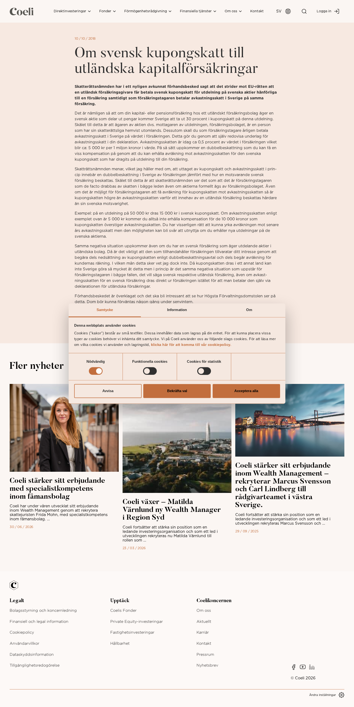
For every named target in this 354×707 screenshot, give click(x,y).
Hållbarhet (120, 643)
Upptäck (119, 601)
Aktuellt (204, 621)
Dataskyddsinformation (32, 654)
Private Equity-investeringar (136, 621)
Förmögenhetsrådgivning (146, 11)
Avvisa (107, 391)
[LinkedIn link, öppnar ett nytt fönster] (312, 667)
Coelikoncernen (214, 601)
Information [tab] (177, 310)
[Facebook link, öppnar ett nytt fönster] (293, 667)
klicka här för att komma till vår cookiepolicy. (191, 345)
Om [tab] (249, 310)
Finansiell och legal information (39, 621)
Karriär (203, 632)
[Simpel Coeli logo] (17, 588)
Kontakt (257, 11)
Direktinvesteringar (70, 11)
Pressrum (205, 654)
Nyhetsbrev (207, 665)
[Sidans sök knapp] (304, 11)
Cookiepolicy (22, 632)
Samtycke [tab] (105, 310)
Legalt (17, 601)
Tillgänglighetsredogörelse (34, 665)
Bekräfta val (177, 391)
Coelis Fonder (123, 610)
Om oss (231, 11)
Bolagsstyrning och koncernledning (43, 610)
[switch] (150, 371)
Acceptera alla (246, 391)
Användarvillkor (24, 643)
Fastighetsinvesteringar (132, 632)
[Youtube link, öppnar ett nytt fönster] (303, 667)
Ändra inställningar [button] (322, 695)
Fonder (105, 11)
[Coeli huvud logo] (22, 11)
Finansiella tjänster (196, 11)
